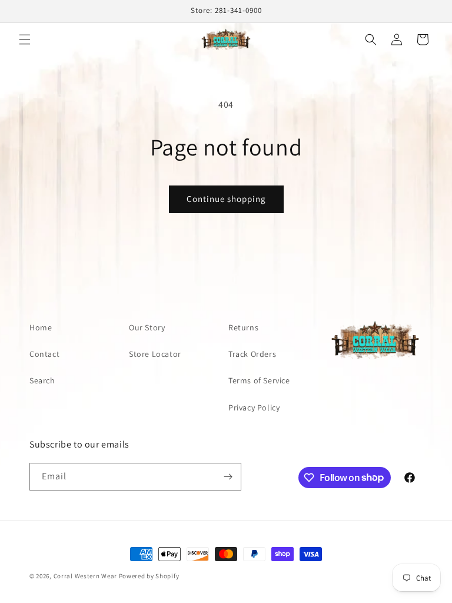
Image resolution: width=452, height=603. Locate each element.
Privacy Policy (254, 407)
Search (42, 380)
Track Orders (252, 354)
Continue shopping (226, 198)
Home (40, 327)
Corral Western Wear (85, 576)
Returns (243, 327)
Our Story (147, 327)
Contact (44, 354)
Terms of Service (259, 380)
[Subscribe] (228, 477)
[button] (25, 39)
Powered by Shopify (149, 576)
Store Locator (155, 354)
